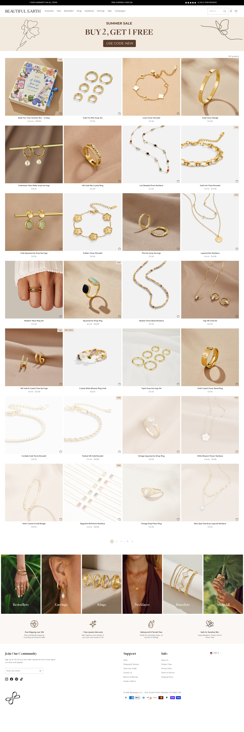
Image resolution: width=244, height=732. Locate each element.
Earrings (101, 11)
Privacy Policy (166, 668)
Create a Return (129, 681)
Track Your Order (130, 668)
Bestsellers (69, 11)
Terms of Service (167, 673)
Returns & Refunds (130, 677)
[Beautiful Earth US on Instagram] (6, 679)
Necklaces (89, 11)
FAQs (125, 660)
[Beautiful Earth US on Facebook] (11, 679)
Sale (110, 11)
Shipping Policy (167, 677)
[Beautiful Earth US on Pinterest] (16, 679)
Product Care (166, 664)
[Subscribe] (40, 671)
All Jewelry (49, 11)
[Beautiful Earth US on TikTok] (21, 679)
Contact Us (127, 673)
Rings (79, 11)
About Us (164, 660)
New (59, 11)
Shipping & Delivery (131, 664)
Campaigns (120, 11)
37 (127, 541)
